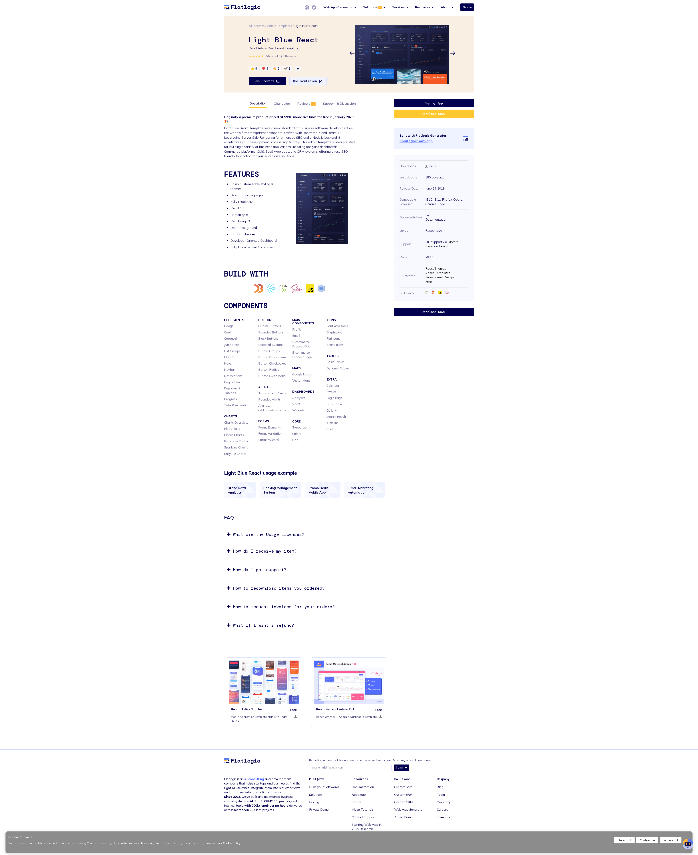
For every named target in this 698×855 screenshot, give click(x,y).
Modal (228, 357)
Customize (647, 840)
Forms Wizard (268, 440)
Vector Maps (301, 380)
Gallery (331, 410)
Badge (228, 326)
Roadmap (359, 794)
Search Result (336, 417)
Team (441, 794)
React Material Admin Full (335, 709)
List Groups (232, 351)
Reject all (624, 840)
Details (264, 682)
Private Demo (319, 809)
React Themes (435, 268)
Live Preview (264, 81)
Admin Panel (403, 817)
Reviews (303, 103)
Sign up (467, 7)
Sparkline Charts (236, 447)
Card (227, 332)
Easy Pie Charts (235, 454)
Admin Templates (279, 26)
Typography (301, 427)
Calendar (332, 385)
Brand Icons (335, 345)
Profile (297, 329)
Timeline (332, 423)
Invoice (331, 392)
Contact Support (364, 817)
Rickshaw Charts (236, 441)
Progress (230, 399)
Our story (444, 802)
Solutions (370, 7)
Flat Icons (333, 338)
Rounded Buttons (271, 332)
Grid (295, 440)
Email (296, 335)
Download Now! (434, 114)
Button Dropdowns (272, 357)
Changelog (282, 103)
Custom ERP (403, 794)
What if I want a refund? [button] (262, 625)
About (445, 7)
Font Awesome (337, 326)
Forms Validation (270, 433)
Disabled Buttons (270, 345)
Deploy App (434, 103)
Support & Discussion (339, 103)
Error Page (334, 404)
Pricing (314, 802)
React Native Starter (246, 709)
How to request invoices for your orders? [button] (282, 606)
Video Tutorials (363, 809)
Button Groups (269, 351)
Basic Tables (335, 362)
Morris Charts (234, 435)
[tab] (306, 534)
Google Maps (301, 374)
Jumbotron (232, 345)
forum (429, 246)
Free (428, 281)
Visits (296, 404)
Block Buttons (268, 338)
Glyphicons (334, 332)
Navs (227, 363)
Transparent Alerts (272, 393)
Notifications (233, 376)
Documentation (306, 81)
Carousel (230, 338)
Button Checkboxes (272, 363)
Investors (443, 817)
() (289, 56)
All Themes (256, 26)
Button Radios (268, 369)
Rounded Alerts (269, 399)
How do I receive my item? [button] (263, 551)
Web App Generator (409, 809)
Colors (296, 434)
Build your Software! (324, 787)
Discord (453, 242)
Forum (356, 802)
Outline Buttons (269, 326)
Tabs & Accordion (236, 405)
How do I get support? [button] (258, 569)
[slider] (256, 56)
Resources (422, 7)
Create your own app (416, 141)
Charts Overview (236, 422)
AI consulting (254, 779)
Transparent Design (439, 277)
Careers (442, 809)
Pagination (232, 382)
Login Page (334, 398)
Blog (440, 787)
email (444, 246)
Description (257, 103)
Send (399, 767)
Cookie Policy (232, 843)
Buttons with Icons (271, 376)
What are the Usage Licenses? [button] (267, 534)
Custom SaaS (403, 787)
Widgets (298, 410)
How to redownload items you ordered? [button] (277, 588)
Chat (329, 429)
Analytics (299, 398)
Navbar (229, 369)
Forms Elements (269, 427)
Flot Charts (232, 428)
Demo (338, 682)
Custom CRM (403, 802)
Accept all (671, 840)
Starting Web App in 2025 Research (367, 827)
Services (398, 7)
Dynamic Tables (337, 368)
